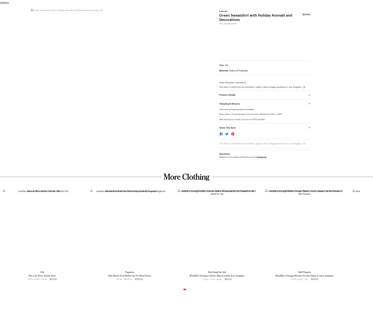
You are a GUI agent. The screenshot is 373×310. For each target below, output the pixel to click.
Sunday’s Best (230, 23)
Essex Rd (223, 11)
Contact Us (261, 157)
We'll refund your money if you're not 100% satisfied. (242, 119)
